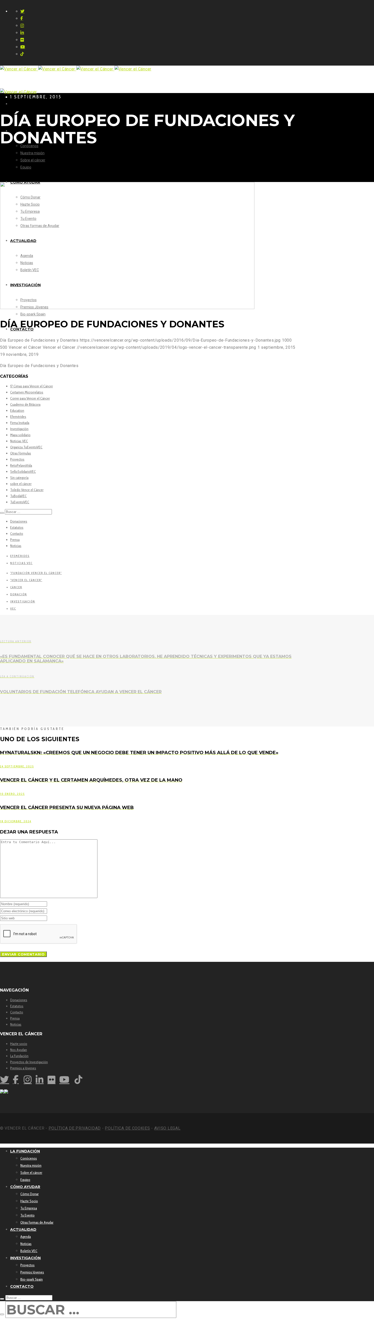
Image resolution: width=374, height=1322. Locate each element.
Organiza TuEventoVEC (26, 447)
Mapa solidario (20, 435)
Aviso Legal (167, 1128)
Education (17, 410)
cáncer (16, 587)
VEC (13, 608)
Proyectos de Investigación (29, 1062)
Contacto (16, 533)
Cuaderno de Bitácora (25, 404)
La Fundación (19, 1056)
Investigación (19, 429)
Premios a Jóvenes (23, 1068)
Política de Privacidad (75, 1128)
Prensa (15, 539)
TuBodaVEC (18, 496)
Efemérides (18, 416)
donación (18, 594)
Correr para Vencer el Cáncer (30, 398)
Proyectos (17, 459)
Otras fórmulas (20, 453)
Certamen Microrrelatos (26, 392)
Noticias (15, 545)
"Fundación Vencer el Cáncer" (36, 573)
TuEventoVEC (19, 502)
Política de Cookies (127, 1128)
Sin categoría (19, 477)
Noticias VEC (19, 441)
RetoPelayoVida (21, 465)
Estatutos (16, 527)
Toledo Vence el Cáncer (27, 490)
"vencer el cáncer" (26, 580)
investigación (22, 601)
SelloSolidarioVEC (23, 471)
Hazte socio (18, 1043)
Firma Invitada (19, 422)
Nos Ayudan (18, 1049)
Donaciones (18, 521)
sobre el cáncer (21, 483)
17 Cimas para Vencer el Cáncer (31, 386)
